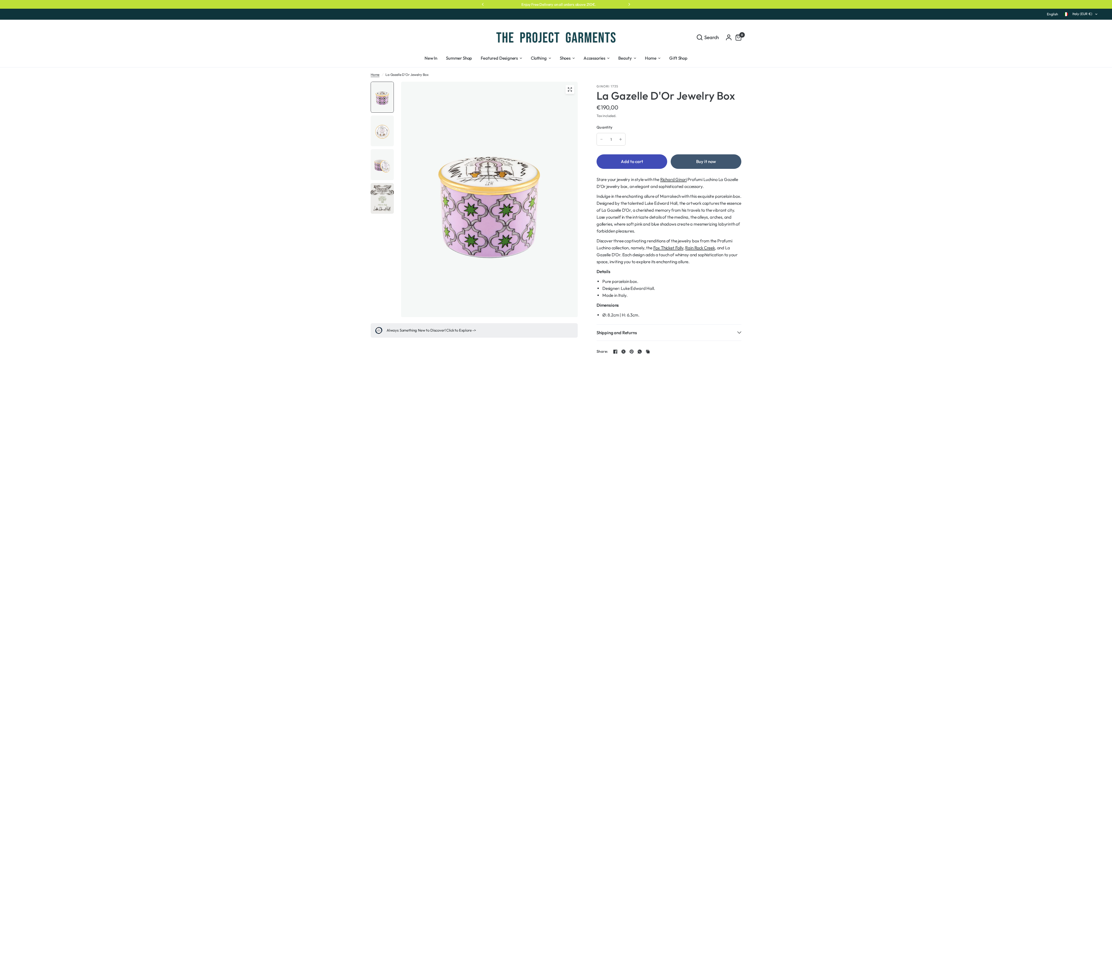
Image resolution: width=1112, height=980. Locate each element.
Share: (602, 351)
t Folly (678, 248)
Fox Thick (662, 248)
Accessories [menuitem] (594, 58)
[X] (623, 351)
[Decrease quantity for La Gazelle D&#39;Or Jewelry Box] (601, 139)
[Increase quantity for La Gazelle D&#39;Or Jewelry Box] (620, 139)
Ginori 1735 (607, 86)
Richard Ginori (673, 179)
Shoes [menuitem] (565, 58)
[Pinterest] (631, 351)
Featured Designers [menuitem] (499, 58)
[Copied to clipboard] (647, 351)
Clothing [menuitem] (539, 58)
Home (375, 74)
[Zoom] (570, 89)
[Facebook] (615, 351)
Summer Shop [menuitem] (459, 58)
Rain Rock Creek (700, 248)
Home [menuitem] (650, 58)
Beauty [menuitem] (625, 58)
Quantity (604, 127)
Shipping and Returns (617, 332)
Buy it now (706, 161)
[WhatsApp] (639, 351)
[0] (737, 37)
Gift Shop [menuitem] (678, 58)
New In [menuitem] (431, 58)
